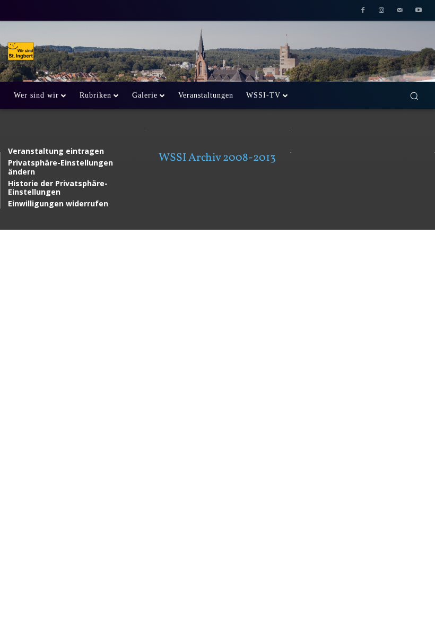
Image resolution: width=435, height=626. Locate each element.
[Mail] (399, 11)
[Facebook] (363, 11)
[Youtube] (418, 11)
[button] (414, 95)
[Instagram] (381, 11)
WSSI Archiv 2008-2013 (217, 158)
